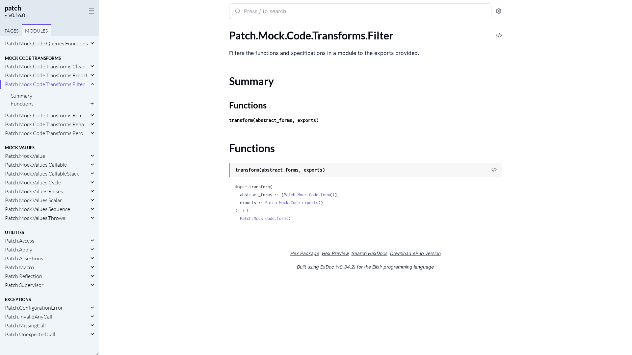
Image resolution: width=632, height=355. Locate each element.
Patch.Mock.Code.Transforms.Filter (45, 84)
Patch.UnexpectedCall (30, 334)
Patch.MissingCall (25, 325)
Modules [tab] (36, 31)
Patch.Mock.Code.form (307, 194)
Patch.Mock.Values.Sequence (37, 209)
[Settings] (498, 11)
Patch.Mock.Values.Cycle (33, 182)
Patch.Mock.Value (25, 156)
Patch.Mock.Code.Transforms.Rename (47, 124)
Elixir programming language (403, 267)
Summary (21, 95)
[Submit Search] (237, 11)
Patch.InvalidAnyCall (28, 316)
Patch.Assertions (24, 258)
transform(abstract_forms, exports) (274, 120)
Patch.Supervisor (24, 285)
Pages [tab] (11, 31)
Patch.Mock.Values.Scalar (33, 200)
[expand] (92, 43)
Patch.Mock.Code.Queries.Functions (46, 43)
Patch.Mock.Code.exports (291, 202)
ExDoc (327, 267)
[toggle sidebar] (90, 10)
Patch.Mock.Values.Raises (34, 191)
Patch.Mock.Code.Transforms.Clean (45, 66)
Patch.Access (19, 240)
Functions (22, 103)
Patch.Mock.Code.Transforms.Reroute (47, 133)
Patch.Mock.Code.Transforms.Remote (47, 115)
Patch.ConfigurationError (34, 307)
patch (13, 8)
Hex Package (304, 253)
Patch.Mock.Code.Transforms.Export (46, 75)
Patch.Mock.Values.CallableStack (42, 173)
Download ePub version (415, 253)
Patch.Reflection (23, 276)
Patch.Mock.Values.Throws (35, 218)
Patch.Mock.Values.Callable (36, 164)
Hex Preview (335, 253)
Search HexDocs (369, 253)
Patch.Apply (18, 249)
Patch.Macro (19, 267)
